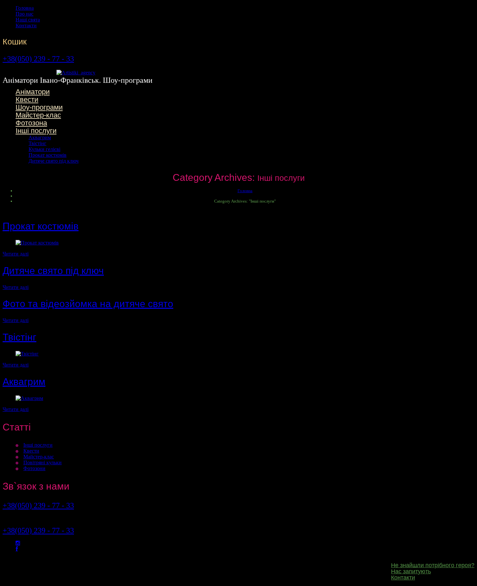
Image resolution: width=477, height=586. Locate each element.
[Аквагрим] (29, 398)
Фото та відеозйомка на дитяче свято (88, 303)
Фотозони (34, 468)
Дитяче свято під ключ (54, 161)
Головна (25, 8)
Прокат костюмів (48, 155)
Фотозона (31, 123)
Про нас (24, 14)
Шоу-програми (39, 107)
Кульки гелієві (44, 149)
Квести (27, 99)
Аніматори (33, 92)
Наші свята (28, 19)
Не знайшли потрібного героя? (432, 565)
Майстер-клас (38, 115)
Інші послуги (36, 131)
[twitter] (18, 543)
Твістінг (37, 143)
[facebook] (17, 549)
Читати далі (16, 253)
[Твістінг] (27, 353)
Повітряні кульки (42, 462)
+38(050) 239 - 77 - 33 (38, 59)
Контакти (26, 25)
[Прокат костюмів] (37, 242)
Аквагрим (40, 137)
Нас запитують (411, 571)
